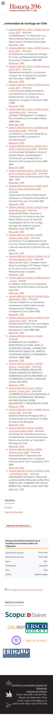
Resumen (14, 45)
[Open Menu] (3, 3)
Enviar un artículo (18, 526)
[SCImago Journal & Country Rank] (24, 590)
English (8, 507)
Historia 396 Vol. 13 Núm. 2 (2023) (25, 336)
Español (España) (14, 512)
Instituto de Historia (36, 691)
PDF (22, 45)
